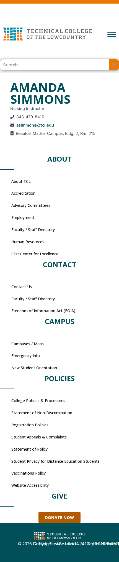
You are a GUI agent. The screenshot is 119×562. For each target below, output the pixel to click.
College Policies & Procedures (38, 400)
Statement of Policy (29, 449)
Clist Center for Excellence (34, 253)
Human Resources (27, 241)
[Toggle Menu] (111, 34)
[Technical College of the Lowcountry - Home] (59, 34)
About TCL (21, 181)
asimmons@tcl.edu (35, 125)
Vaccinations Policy (28, 473)
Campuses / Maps (27, 343)
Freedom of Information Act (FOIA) (43, 310)
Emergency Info (25, 355)
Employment (22, 217)
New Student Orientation (34, 367)
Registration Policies (29, 424)
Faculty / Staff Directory (33, 229)
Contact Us (21, 286)
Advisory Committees (30, 205)
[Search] (114, 64)
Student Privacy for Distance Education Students (55, 461)
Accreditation (23, 193)
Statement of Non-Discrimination (41, 412)
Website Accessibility (30, 485)
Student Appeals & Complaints (39, 437)
